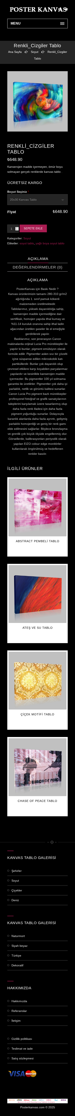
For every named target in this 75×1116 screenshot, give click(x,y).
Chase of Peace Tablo (37, 801)
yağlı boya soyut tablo (50, 243)
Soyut (34, 51)
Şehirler (16, 870)
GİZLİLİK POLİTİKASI (21, 1038)
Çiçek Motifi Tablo (37, 714)
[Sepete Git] (66, 9)
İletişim (16, 1020)
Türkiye (16, 955)
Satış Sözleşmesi (22, 1058)
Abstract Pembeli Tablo (37, 541)
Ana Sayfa (15, 51)
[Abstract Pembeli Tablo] (38, 507)
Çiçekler (16, 890)
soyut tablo (27, 243)
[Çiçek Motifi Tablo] (38, 681)
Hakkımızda (19, 1001)
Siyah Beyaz (19, 945)
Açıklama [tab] (38, 259)
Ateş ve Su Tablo (37, 627)
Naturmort (18, 936)
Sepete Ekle (33, 228)
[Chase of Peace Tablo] (38, 767)
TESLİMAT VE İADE (22, 1048)
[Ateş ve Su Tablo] (38, 594)
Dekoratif (17, 965)
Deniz (15, 900)
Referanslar (19, 1011)
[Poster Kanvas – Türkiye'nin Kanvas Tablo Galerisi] (37, 9)
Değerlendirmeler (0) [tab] (37, 267)
